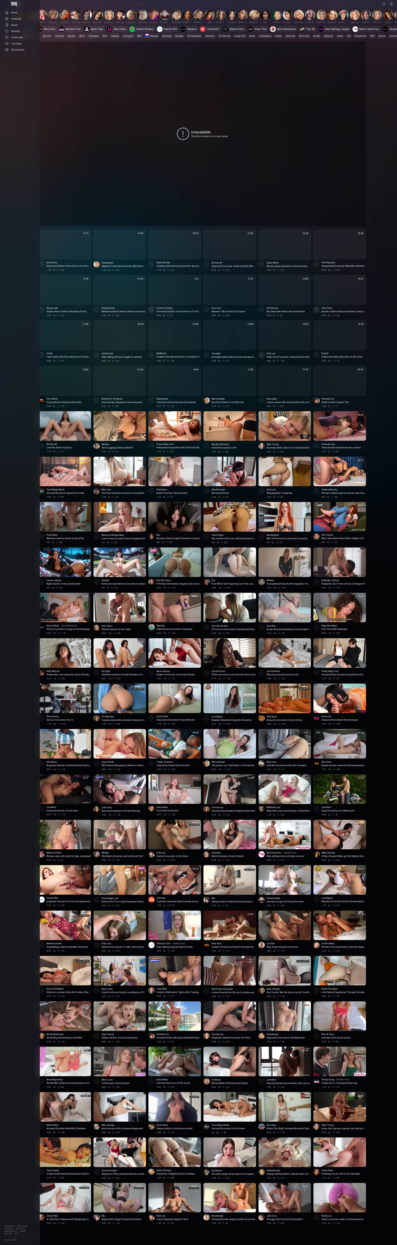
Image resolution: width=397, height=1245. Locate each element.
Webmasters (10, 1231)
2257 (16, 1234)
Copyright (9, 1226)
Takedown (22, 1226)
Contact (8, 1229)
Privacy (8, 1234)
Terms (22, 1231)
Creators (20, 1229)
